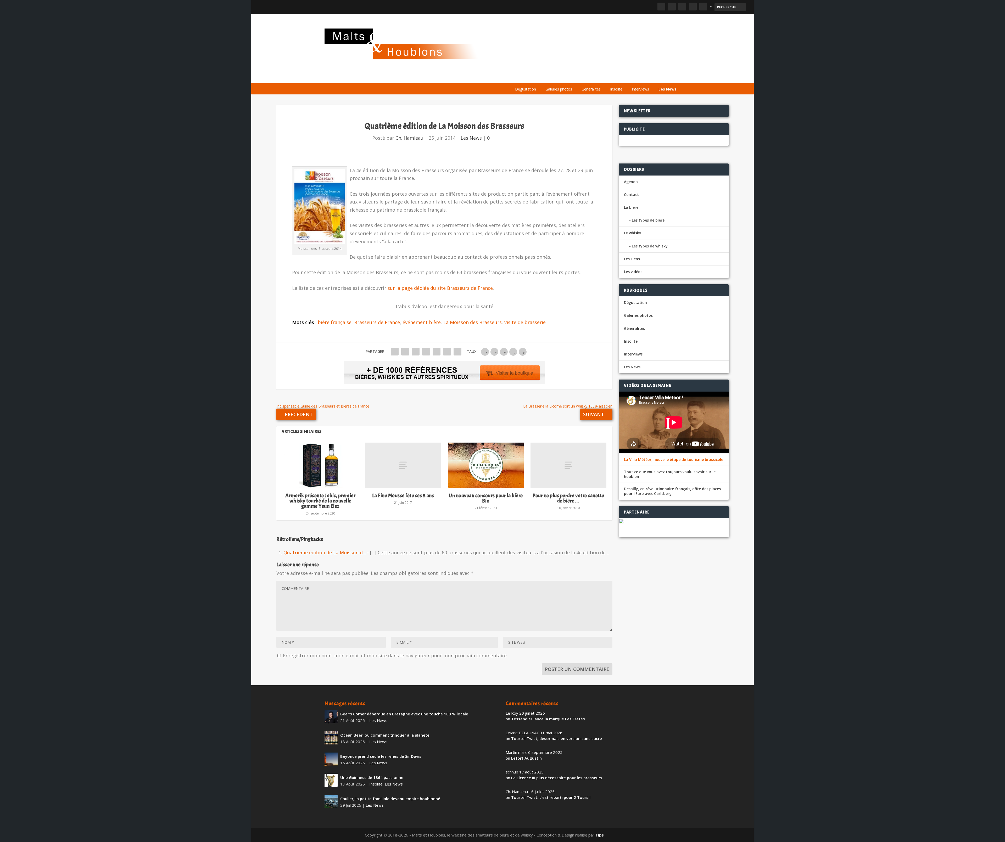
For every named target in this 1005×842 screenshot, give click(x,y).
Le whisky (575, 76)
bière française (334, 322)
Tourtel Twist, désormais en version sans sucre (556, 738)
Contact (631, 194)
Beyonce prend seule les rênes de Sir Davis (380, 756)
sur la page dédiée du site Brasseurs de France (440, 288)
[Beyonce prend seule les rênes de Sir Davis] (331, 759)
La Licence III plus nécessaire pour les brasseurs (556, 777)
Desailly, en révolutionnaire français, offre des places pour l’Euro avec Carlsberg (672, 491)
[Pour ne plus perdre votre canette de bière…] (568, 465)
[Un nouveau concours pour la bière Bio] (485, 465)
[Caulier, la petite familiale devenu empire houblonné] (331, 801)
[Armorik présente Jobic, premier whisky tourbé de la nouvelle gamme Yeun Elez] (320, 465)
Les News (667, 89)
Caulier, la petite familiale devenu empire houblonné (390, 798)
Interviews (640, 89)
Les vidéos (631, 76)
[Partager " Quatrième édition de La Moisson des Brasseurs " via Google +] (415, 351)
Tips (599, 835)
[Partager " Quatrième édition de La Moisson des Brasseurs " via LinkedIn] (436, 351)
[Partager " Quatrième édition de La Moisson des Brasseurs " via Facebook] (394, 351)
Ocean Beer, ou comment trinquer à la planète (384, 735)
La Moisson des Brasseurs (472, 322)
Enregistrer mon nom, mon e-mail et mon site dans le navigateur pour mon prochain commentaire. (395, 655)
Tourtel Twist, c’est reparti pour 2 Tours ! (550, 797)
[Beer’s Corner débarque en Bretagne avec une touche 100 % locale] (331, 716)
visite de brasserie (525, 322)
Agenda (605, 76)
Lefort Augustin (526, 758)
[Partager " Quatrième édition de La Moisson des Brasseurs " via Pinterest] (426, 351)
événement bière (422, 322)
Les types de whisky (650, 246)
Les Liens (658, 76)
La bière (546, 76)
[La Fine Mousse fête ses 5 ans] (403, 465)
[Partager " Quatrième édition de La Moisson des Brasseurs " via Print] (457, 351)
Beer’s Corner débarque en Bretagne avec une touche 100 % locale (404, 713)
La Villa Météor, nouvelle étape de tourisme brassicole (673, 459)
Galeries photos (558, 89)
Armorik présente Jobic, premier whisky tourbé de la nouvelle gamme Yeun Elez (320, 500)
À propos (521, 76)
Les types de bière (648, 220)
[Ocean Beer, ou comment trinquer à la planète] (331, 737)
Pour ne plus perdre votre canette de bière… (568, 498)
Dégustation (525, 89)
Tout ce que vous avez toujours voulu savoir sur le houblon (670, 474)
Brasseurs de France (377, 322)
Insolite (616, 89)
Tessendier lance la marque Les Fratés (548, 718)
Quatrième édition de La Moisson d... (324, 552)
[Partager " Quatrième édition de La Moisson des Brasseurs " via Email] (447, 351)
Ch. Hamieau (409, 138)
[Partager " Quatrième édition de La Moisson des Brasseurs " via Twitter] (405, 351)
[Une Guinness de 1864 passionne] (331, 780)
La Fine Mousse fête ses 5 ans (403, 495)
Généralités (591, 89)
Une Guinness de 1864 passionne (371, 777)
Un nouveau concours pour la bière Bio (486, 498)
